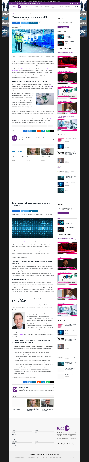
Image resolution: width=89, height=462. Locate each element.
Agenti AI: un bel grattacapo (70, 188)
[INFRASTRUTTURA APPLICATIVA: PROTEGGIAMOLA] (61, 36)
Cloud (30, 6)
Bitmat (13, 425)
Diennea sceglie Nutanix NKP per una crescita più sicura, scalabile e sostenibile (18, 157)
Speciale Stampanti (53, 1)
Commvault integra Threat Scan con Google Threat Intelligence (29, 3)
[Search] (77, 6)
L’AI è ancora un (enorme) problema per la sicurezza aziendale (69, 160)
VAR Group (50, 126)
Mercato (36, 6)
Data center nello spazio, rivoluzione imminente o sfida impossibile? (33, 157)
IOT (72, 6)
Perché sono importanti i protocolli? (64, 86)
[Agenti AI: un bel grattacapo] (61, 190)
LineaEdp (13, 432)
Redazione (13, 443)
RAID (50, 86)
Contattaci (58, 1)
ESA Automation (15, 126)
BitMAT (13, 1)
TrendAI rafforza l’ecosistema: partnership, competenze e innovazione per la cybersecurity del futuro (67, 54)
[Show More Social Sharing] (39, 23)
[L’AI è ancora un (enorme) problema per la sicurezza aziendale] (61, 160)
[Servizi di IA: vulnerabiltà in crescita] (61, 146)
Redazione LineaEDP (17, 19)
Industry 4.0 (14, 439)
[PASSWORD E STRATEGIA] (61, 43)
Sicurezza (67, 6)
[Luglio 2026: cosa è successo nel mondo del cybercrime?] (61, 140)
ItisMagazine (14, 434)
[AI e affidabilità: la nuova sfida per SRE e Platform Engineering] (61, 171)
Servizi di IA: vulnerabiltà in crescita (70, 145)
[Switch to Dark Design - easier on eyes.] (75, 6)
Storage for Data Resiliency (35, 126)
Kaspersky (22, 241)
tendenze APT (32, 377)
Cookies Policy (40, 454)
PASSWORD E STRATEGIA (70, 41)
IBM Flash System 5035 (25, 68)
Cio (27, 6)
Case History (54, 7)
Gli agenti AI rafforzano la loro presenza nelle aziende (70, 177)
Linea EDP (25, 1)
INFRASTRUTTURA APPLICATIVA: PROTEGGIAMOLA (68, 36)
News (41, 6)
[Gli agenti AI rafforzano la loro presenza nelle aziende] (61, 178)
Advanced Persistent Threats (17, 377)
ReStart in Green (46, 1)
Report (61, 6)
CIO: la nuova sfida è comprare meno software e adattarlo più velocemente (48, 157)
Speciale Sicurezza (15, 436)
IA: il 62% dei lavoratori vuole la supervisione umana (70, 183)
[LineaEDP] (17, 7)
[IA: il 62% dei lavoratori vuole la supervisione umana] (61, 184)
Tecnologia (47, 6)
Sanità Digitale (40, 1)
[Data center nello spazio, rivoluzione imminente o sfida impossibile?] (33, 151)
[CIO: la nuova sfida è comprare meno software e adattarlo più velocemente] (47, 151)
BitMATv (16, 1)
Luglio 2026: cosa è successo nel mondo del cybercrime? (70, 139)
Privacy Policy (49, 454)
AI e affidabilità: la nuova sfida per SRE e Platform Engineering (71, 171)
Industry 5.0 (35, 1)
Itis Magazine (30, 1)
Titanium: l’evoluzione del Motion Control (65, 101)
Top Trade (20, 1)
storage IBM (44, 126)
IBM (50, 118)
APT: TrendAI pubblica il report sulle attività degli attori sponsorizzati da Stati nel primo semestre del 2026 (70, 153)
